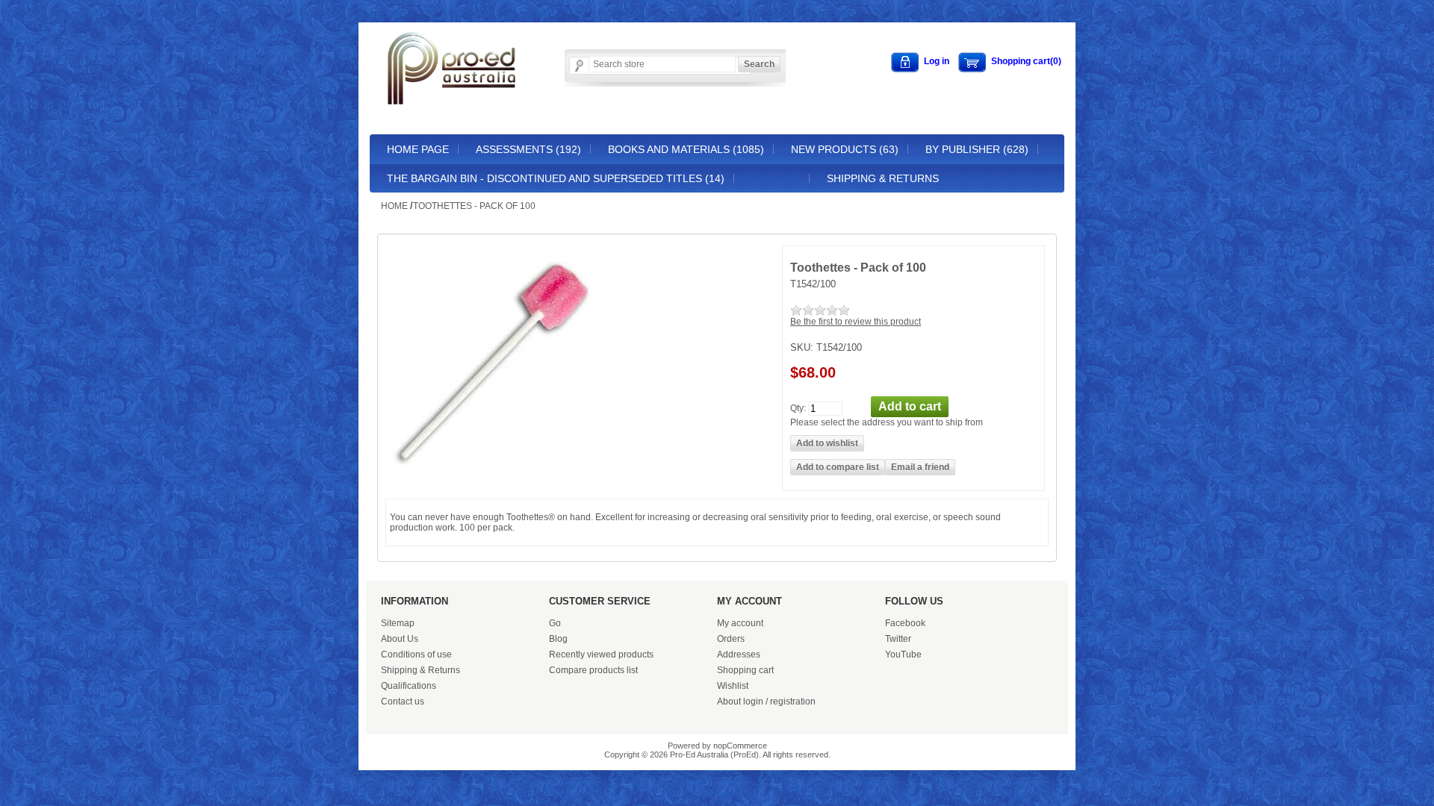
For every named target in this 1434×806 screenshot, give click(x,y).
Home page (418, 149)
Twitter (898, 639)
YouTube (903, 654)
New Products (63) (844, 149)
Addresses (738, 654)
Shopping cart (745, 670)
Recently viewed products (601, 654)
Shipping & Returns (883, 178)
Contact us (402, 701)
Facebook (905, 623)
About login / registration (766, 701)
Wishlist (732, 686)
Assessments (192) (528, 149)
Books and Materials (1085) (686, 149)
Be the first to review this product (855, 321)
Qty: (798, 407)
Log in (936, 61)
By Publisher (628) (976, 149)
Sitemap (398, 623)
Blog (558, 639)
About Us (399, 639)
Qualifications (408, 686)
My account (740, 623)
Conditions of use (416, 654)
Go (555, 623)
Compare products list (593, 670)
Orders (731, 639)
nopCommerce (740, 745)
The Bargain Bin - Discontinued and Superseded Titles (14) (555, 178)
